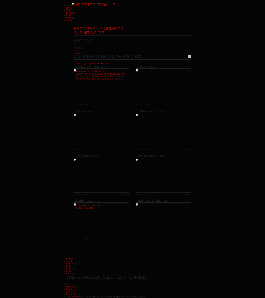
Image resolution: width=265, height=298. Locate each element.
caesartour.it (146, 66)
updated (70, 20)
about (69, 261)
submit (69, 5)
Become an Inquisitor (99, 30)
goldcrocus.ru (84, 111)
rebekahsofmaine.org (90, 66)
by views (70, 13)
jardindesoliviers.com (152, 200)
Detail (77, 53)
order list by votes (82, 63)
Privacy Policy (73, 294)
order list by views (100, 63)
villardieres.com (86, 200)
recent (69, 8)
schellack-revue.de (150, 156)
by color (70, 18)
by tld (68, 15)
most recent (72, 264)
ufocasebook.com (87, 156)
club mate (107, 297)
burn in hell (71, 289)
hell (68, 10)
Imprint (69, 292)
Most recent (72, 287)
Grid (76, 50)
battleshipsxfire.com (151, 111)
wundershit (73, 297)
